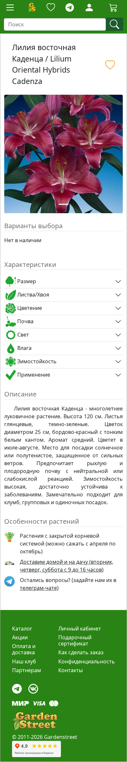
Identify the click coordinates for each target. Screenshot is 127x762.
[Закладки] (50, 8)
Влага (24, 348)
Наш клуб (24, 661)
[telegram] (69, 8)
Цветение (29, 308)
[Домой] (31, 7)
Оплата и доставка (23, 649)
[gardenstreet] (35, 721)
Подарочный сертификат (75, 640)
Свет (22, 334)
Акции (20, 637)
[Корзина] (113, 7)
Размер (26, 281)
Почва (25, 321)
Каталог (22, 628)
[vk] (33, 687)
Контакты (70, 670)
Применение (33, 374)
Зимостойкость (36, 361)
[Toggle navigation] (10, 7)
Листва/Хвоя (32, 294)
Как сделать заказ (81, 652)
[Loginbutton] (89, 7)
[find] (114, 24)
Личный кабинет (79, 628)
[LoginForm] (89, 7)
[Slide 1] (63, 204)
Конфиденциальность (86, 661)
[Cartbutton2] (113, 7)
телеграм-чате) (39, 587)
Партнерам (26, 670)
